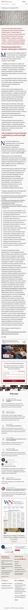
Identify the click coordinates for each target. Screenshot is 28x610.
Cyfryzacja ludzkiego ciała (12, 450)
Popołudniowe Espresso (6, 585)
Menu (24, 1)
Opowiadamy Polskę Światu (7, 588)
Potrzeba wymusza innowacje (8, 466)
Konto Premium (5, 4)
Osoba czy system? (10, 412)
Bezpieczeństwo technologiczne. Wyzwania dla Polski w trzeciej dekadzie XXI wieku (16, 490)
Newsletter (13, 4)
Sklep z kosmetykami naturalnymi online (19, 574)
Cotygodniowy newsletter (6, 583)
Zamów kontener (18, 567)
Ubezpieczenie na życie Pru (20, 571)
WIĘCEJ (16, 600)
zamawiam (14, 541)
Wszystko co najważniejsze (19, 608)
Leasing (16, 563)
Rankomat (17, 561)
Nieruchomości (18, 565)
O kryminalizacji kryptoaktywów (14, 425)
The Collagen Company (20, 569)
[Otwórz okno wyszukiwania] (26, 4)
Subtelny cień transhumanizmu (13, 479)
